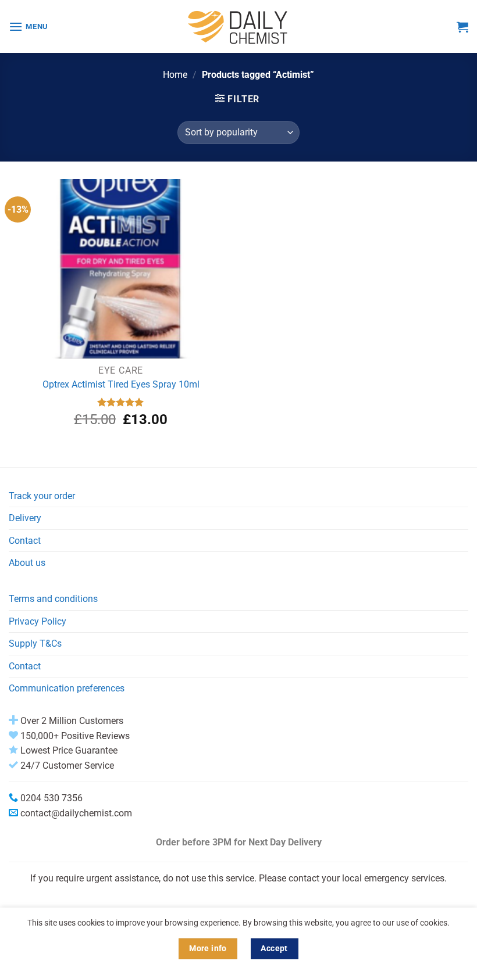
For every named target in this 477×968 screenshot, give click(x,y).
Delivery (25, 518)
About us (27, 562)
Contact (25, 540)
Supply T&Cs (35, 643)
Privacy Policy (37, 621)
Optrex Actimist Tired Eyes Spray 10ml (121, 384)
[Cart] (462, 27)
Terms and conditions (53, 598)
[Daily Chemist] (238, 26)
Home (175, 74)
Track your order (42, 495)
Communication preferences (66, 688)
